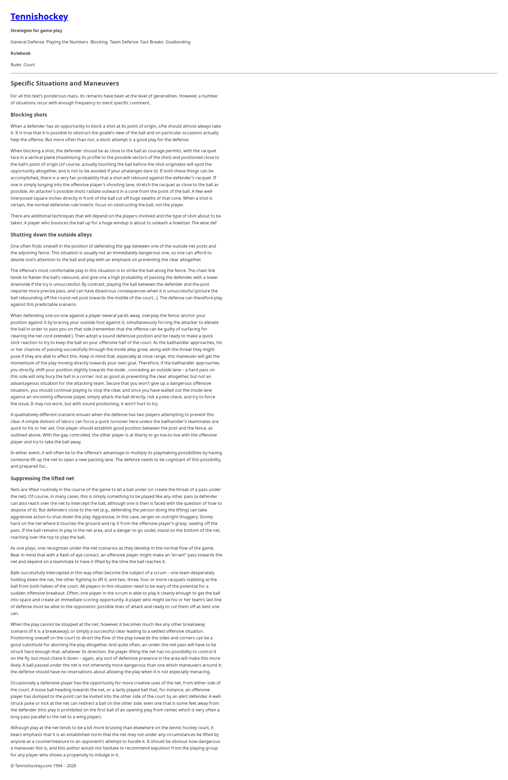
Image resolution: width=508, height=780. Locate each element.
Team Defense (124, 42)
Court (29, 65)
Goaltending (178, 42)
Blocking (99, 42)
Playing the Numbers (67, 42)
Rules (16, 65)
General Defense (27, 42)
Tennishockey (39, 16)
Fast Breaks (152, 42)
